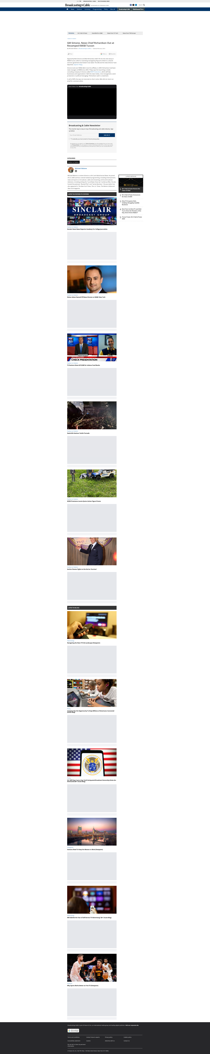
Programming (97, 9)
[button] (142, 5)
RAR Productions (96, 72)
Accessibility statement (74, 1041)
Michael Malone (73, 48)
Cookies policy (127, 1037)
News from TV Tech (112, 33)
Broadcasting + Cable (89, 1)
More (112, 9)
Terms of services (90, 143)
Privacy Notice (75, 145)
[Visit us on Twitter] (133, 5)
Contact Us (127, 1041)
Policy (106, 9)
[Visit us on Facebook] (131, 5)
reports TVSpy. (78, 65)
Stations (79, 9)
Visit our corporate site (131, 1025)
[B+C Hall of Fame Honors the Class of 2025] (131, 185)
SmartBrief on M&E (97, 33)
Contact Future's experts (93, 1037)
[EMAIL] (76, 171)
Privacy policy (108, 1037)
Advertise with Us (110, 1041)
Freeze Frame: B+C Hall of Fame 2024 (132, 218)
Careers (88, 1041)
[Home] (67, 9)
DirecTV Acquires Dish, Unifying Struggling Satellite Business (130, 202)
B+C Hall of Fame (82, 33)
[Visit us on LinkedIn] (136, 5)
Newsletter (113, 54)
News (72, 9)
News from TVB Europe (129, 33)
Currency (87, 9)
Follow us (105, 54)
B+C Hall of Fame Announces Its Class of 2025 (131, 195)
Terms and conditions (74, 1037)
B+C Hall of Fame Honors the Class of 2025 (131, 189)
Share (71, 54)
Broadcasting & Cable (85, 48)
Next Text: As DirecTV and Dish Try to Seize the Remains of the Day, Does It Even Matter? (131, 210)
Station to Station (72, 38)
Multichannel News (103, 1)
